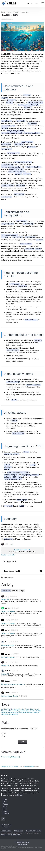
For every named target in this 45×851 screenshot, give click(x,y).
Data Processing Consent (33, 831)
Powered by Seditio (22, 842)
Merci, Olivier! (22, 844)
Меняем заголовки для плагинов (13, 684)
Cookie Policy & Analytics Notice (10, 834)
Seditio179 (5, 712)
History (32, 709)
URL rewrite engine (8, 657)
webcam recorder (29, 766)
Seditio (3, 555)
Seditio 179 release (8, 611)
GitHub (19, 795)
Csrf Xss (10, 709)
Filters (27, 709)
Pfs (15, 711)
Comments (6, 591)
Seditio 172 (5, 674)
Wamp (31, 712)
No (5, 736)
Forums (15, 591)
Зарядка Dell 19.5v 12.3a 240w (9, 766)
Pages (22, 591)
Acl (2, 709)
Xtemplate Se (13, 714)
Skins (5, 806)
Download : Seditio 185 (22, 550)
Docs (4, 809)
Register (6, 827)
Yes (5, 733)
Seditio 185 (10, 555)
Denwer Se (17, 709)
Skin (18, 712)
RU (36, 3)
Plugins (19, 711)
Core (4, 802)
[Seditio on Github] (28, 3)
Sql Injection (24, 712)
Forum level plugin (7, 645)
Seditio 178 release (8, 623)
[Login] (32, 3)
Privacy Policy (18, 831)
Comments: (11, 571)
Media (11, 711)
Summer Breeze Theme (9, 696)
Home (5, 799)
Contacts (6, 813)
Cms (5, 709)
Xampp (36, 712)
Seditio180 (12, 712)
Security (25, 711)
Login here (7, 824)
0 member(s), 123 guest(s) (10, 757)
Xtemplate (4, 714)
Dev (23, 709)
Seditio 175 (5, 665)
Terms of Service (6, 831)
